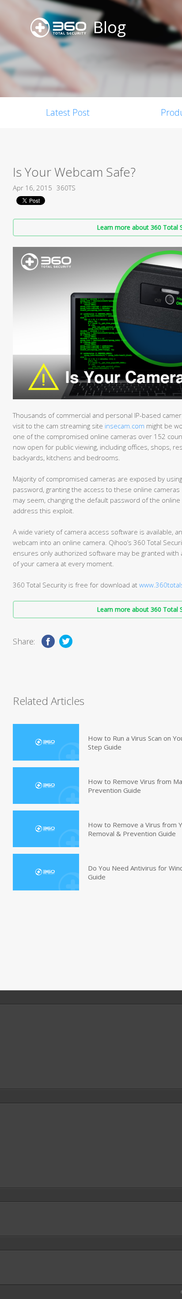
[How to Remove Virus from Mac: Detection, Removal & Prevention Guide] (46, 785)
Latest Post (68, 112)
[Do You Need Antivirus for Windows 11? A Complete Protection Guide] (46, 872)
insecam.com (124, 425)
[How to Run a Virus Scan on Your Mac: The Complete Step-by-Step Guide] (46, 742)
